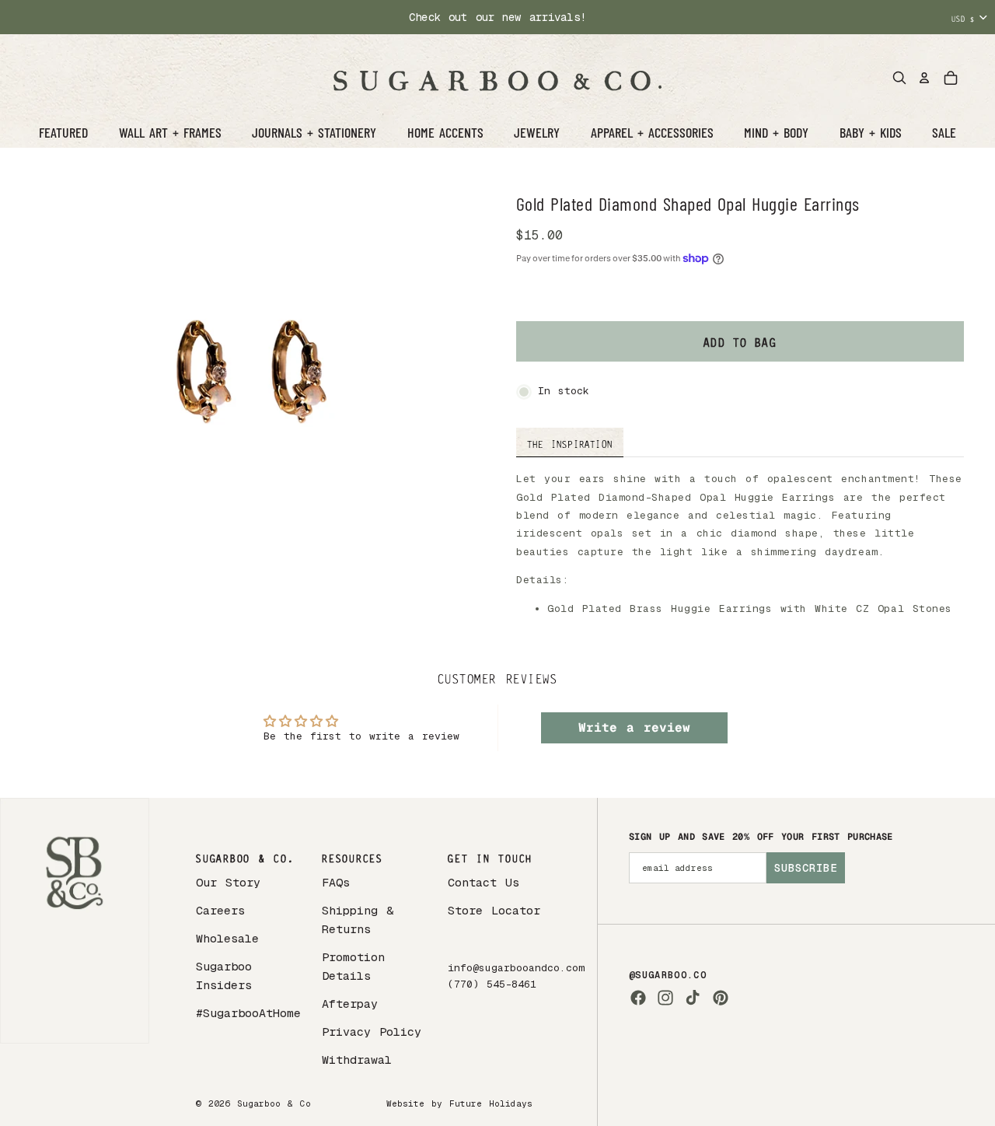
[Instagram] (665, 997)
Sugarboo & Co (274, 1103)
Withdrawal (357, 1059)
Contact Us (483, 882)
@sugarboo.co (668, 975)
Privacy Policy (371, 1031)
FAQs (336, 882)
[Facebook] (638, 997)
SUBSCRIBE (805, 868)
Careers (220, 910)
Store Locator (494, 910)
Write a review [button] (634, 727)
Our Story (228, 882)
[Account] (924, 78)
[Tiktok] (692, 997)
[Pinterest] (720, 997)
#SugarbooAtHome (248, 1012)
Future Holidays (490, 1103)
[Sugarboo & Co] (497, 78)
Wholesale (227, 938)
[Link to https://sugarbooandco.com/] (74, 921)
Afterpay (350, 1003)
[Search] (899, 78)
